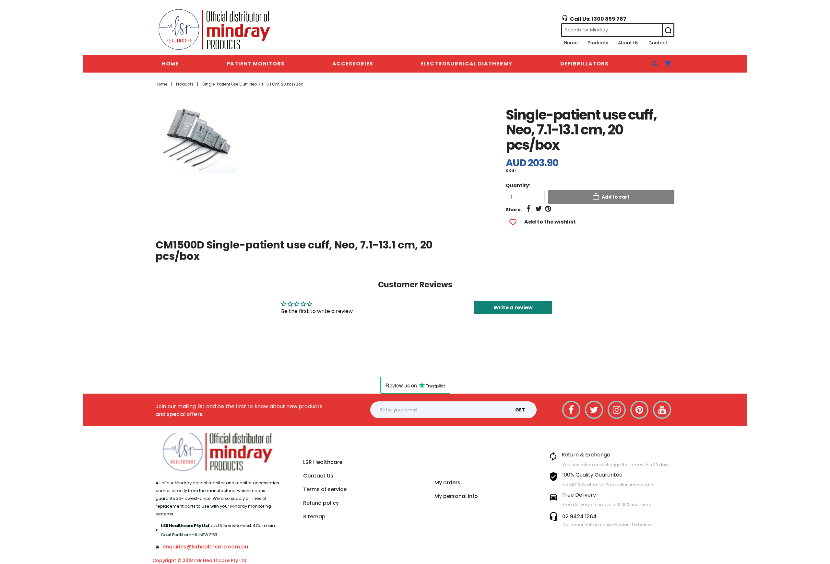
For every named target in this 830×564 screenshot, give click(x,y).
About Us (628, 43)
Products (598, 43)
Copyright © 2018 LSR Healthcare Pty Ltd (199, 560)
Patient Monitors (256, 63)
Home (571, 43)
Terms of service (325, 489)
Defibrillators (584, 63)
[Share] (529, 209)
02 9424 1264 (579, 516)
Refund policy (321, 503)
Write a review (513, 307)
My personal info (456, 496)
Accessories (352, 63)
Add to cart (615, 197)
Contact (658, 43)
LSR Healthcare (322, 462)
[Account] (655, 63)
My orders (447, 482)
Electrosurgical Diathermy (467, 63)
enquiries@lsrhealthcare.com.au (205, 546)
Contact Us (318, 475)
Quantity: (518, 185)
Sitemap (314, 516)
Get (520, 410)
